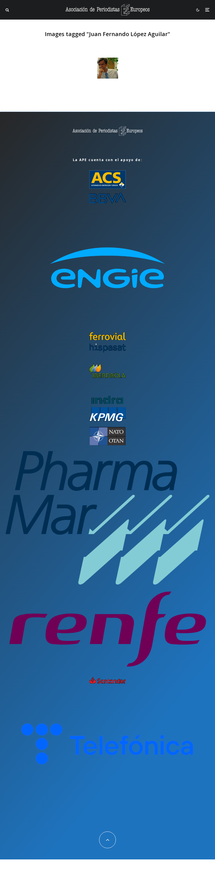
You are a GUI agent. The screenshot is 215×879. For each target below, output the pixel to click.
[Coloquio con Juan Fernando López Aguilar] (107, 68)
